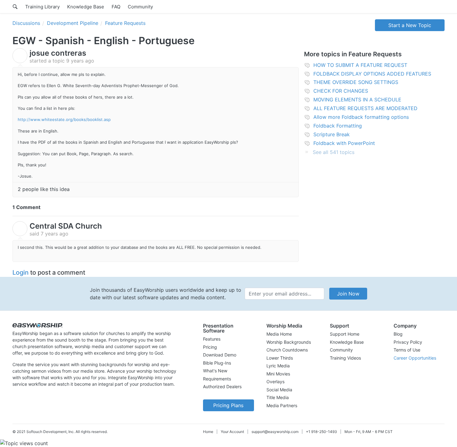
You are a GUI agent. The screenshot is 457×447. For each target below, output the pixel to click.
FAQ (116, 7)
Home (208, 431)
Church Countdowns (287, 349)
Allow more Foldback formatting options (361, 117)
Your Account (232, 431)
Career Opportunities (415, 358)
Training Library (42, 7)
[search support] (15, 6)
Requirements (217, 378)
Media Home (279, 334)
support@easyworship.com (275, 431)
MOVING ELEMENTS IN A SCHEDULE (357, 99)
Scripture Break (331, 134)
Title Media (277, 397)
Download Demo (219, 354)
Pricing (210, 347)
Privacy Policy (408, 342)
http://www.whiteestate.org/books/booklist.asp (64, 119)
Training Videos (345, 358)
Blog (398, 334)
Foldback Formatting (337, 126)
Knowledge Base (85, 7)
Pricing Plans (228, 405)
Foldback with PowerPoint (344, 143)
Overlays (275, 381)
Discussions (26, 23)
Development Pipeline (72, 23)
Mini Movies (278, 373)
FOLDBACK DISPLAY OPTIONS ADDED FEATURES (372, 74)
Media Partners (281, 405)
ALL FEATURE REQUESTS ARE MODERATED (365, 108)
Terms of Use (407, 349)
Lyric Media (278, 365)
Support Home (344, 334)
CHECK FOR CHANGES (340, 91)
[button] (228, 328)
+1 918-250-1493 (321, 431)
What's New (215, 370)
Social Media (279, 389)
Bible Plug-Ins (217, 363)
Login (20, 272)
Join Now (348, 294)
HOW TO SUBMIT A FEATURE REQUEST (360, 65)
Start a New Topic (409, 25)
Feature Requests (125, 23)
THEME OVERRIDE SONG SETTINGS (355, 82)
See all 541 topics (333, 152)
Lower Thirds (279, 358)
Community (140, 7)
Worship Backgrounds (288, 342)
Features (211, 339)
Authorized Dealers (222, 386)
